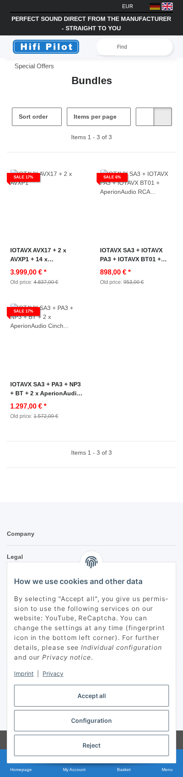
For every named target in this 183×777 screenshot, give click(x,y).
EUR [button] (127, 6)
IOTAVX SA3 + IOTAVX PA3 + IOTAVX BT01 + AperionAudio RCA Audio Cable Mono (131, 255)
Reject (91, 745)
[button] (145, 117)
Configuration (91, 720)
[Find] (105, 47)
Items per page (95, 116)
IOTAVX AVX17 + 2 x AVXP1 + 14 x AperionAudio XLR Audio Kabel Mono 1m (46, 255)
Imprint (24, 673)
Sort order (33, 116)
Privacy (53, 673)
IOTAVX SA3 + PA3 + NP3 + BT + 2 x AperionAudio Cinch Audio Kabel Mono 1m (46, 389)
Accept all (91, 695)
